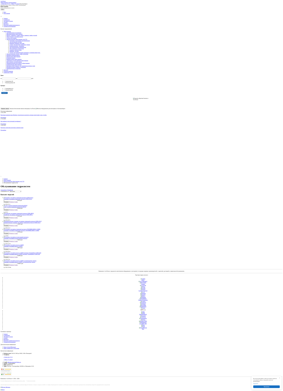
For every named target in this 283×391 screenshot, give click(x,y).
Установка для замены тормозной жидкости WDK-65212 (18, 199)
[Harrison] (143, 293)
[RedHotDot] (143, 306)
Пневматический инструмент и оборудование (18, 63)
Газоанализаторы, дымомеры (16, 46)
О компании (7, 19)
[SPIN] (143, 313)
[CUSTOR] (143, 285)
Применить (4, 92)
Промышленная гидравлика (13, 68)
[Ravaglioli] (143, 305)
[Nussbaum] (143, 302)
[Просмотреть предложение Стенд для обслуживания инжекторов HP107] (15, 205)
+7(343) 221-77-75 (8, 357)
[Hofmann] (143, 297)
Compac (143, 284)
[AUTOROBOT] (143, 281)
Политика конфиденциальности (12, 25)
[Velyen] (143, 319)
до (16, 78)
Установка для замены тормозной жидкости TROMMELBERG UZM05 (21, 230)
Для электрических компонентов (17, 47)
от (1, 78)
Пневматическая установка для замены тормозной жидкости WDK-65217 (22, 222)
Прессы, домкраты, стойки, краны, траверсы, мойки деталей (21, 35)
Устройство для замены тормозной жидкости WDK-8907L (18, 214)
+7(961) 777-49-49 (8, 359)
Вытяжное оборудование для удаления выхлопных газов (20, 66)
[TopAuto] (143, 315)
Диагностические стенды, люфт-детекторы (17, 54)
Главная (6, 18)
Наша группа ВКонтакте (10, 347)
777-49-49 (14, 3)
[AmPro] (143, 278)
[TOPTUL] (143, 317)
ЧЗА (143, 329)
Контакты (6, 23)
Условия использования (9, 26)
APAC (143, 280)
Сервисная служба (8, 72)
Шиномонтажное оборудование (14, 34)
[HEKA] (143, 296)
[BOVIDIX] (143, 282)
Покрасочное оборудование (13, 56)
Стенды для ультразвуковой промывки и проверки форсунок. (24, 52)
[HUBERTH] (143, 298)
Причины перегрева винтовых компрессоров (12, 127)
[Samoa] (143, 308)
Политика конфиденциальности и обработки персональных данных (13, 380)
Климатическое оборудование (14, 64)
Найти (2, 9)
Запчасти (6, 70)
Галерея (5, 22)
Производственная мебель (13, 55)
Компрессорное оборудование (14, 59)
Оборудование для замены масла (14, 36)
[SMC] (143, 311)
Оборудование (7, 31)
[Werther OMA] (143, 321)
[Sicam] (143, 310)
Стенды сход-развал (11, 38)
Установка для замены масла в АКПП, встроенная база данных (19, 262)
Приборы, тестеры (14, 51)
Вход (5, 12)
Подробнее (3, 117)
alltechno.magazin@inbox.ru (14, 362)
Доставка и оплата (8, 21)
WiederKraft (10, 190)
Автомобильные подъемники (13, 32)
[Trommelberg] (143, 318)
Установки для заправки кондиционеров (19, 40)
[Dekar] (143, 286)
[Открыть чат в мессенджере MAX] (3, 389)
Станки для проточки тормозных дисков (19, 44)
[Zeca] (143, 325)
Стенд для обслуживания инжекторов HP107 (15, 207)
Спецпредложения (8, 71)
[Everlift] (143, 288)
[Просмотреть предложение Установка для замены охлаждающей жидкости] (16, 237)
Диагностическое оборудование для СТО (16, 39)
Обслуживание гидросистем (16, 48)
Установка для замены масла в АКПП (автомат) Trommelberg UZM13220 (22, 254)
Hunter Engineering (143, 300)
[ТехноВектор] (143, 327)
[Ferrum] (143, 289)
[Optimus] (143, 304)
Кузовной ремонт (10, 58)
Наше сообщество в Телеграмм (11, 348)
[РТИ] (143, 326)
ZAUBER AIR (143, 323)
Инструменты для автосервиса (14, 62)
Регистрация (7, 13)
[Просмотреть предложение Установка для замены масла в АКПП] (14, 245)
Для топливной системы (15, 42)
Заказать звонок (5, 108)
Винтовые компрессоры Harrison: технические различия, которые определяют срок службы (24, 115)
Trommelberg (4, 190)
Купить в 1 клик (13, 202)
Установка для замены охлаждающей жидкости (15, 238)
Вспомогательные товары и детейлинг (16, 67)
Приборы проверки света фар (16, 43)
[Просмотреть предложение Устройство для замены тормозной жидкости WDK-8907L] (19, 213)
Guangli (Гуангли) (143, 290)
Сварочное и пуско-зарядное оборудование (17, 60)
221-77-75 (5, 3)
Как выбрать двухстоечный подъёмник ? (11, 121)
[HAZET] (143, 294)
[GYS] (143, 292)
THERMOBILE (143, 314)
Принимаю (266, 386)
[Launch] (143, 301)
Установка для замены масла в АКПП (13, 246)
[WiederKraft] (143, 322)
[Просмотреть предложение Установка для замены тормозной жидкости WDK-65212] (18, 197)
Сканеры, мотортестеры (15, 50)
